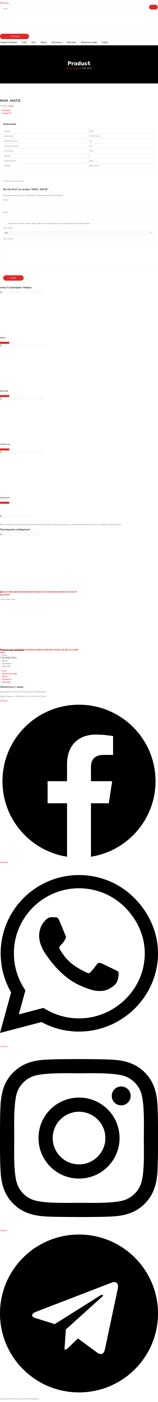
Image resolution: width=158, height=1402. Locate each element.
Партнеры (71, 42)
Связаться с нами (89, 42)
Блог (33, 42)
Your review (8, 239)
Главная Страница (8, 42)
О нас (24, 42)
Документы (56, 42)
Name (6, 200)
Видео (44, 42)
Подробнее (4, 343)
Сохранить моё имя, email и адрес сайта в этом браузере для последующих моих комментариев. (49, 223)
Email (6, 212)
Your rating (7, 228)
